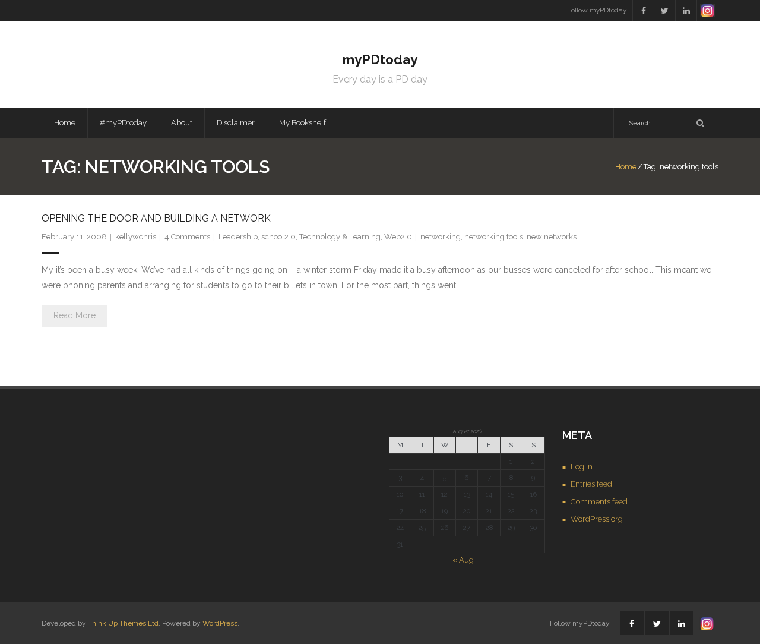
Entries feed (591, 483)
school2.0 (278, 236)
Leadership (238, 236)
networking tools (493, 236)
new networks (552, 236)
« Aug (463, 559)
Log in (582, 466)
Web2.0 (398, 236)
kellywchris (135, 236)
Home (64, 122)
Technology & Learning (340, 236)
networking (440, 236)
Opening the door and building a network (156, 218)
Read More (74, 315)
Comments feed (599, 501)
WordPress (220, 623)
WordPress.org (597, 518)
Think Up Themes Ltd (123, 623)
